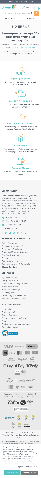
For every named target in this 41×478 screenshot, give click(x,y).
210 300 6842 (12, 218)
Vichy (27, 397)
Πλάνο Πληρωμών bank (14, 296)
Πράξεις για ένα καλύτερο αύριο (16, 324)
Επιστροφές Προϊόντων (12, 249)
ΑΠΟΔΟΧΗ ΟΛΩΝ (12, 472)
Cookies (5, 435)
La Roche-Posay (16, 397)
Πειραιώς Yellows (9, 293)
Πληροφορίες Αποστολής (13, 246)
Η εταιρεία (6, 309)
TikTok (10, 233)
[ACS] (31, 387)
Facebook (3, 233)
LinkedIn (25, 233)
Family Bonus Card (10, 281)
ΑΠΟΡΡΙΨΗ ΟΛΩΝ (29, 472)
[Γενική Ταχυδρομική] (19, 380)
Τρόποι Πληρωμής (9, 243)
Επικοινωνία (7, 258)
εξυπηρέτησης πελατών (25, 47)
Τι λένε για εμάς (9, 312)
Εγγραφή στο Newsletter (13, 261)
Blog (4, 321)
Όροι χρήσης (10, 432)
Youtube (14, 233)
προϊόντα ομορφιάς (10, 208)
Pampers (34, 397)
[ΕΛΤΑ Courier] (9, 380)
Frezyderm (7, 394)
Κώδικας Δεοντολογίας (21, 435)
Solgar (31, 394)
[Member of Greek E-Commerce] (14, 402)
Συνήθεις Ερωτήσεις (11, 255)
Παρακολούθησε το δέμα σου (15, 252)
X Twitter (22, 233)
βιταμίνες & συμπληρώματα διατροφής (19, 206)
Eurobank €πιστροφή (11, 290)
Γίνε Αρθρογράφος (10, 327)
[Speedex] (30, 380)
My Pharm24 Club (10, 278)
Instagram (6, 233)
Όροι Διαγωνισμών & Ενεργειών (16, 264)
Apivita (24, 394)
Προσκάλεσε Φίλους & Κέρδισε (16, 284)
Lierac (16, 394)
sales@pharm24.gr (14, 224)
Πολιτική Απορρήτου (26, 432)
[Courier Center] (20, 387)
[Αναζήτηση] (36, 13)
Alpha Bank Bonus (10, 287)
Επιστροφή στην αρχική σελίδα (20, 54)
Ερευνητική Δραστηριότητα (14, 318)
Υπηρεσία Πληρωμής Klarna (14, 299)
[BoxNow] (10, 387)
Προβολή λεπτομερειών (26, 467)
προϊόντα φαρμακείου (26, 203)
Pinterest (17, 233)
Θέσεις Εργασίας (9, 315)
